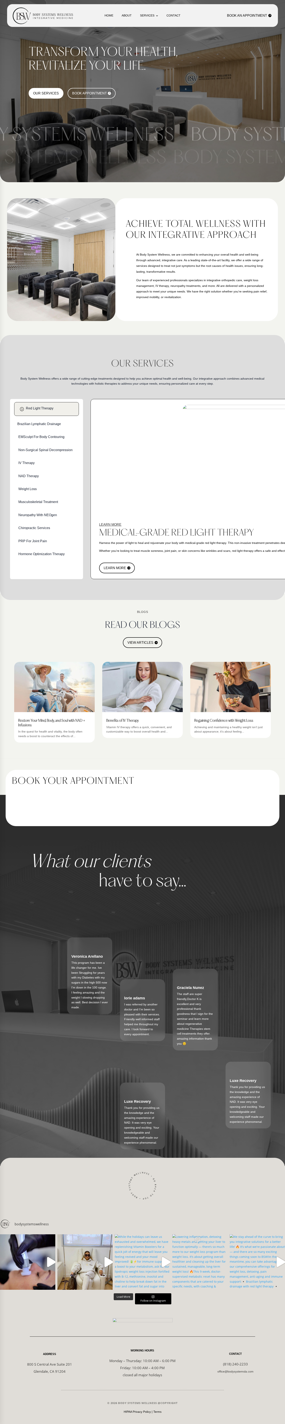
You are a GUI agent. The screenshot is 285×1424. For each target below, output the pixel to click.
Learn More (115, 568)
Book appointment (89, 93)
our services (46, 93)
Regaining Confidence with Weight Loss (223, 721)
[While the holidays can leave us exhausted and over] (142, 1262)
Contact (173, 15)
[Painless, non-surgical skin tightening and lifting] (27, 1262)
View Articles (140, 642)
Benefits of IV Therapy (122, 721)
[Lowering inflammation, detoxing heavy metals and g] (200, 1262)
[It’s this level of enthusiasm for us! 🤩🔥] (85, 1262)
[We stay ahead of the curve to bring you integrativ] (257, 1262)
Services (147, 15)
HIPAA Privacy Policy (137, 1411)
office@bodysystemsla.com (235, 1371)
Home (109, 15)
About (127, 15)
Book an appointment (247, 15)
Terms (157, 1411)
